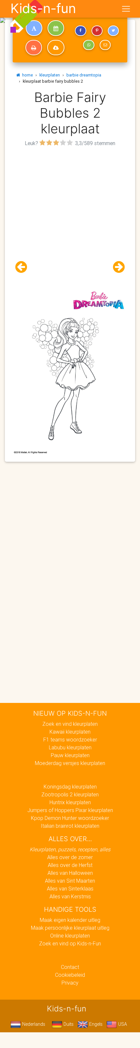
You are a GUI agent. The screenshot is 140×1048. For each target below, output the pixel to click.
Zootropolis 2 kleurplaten (70, 794)
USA (122, 1024)
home (26, 75)
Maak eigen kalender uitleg (70, 920)
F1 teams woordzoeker (70, 739)
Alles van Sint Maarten (70, 880)
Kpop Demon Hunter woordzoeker (70, 818)
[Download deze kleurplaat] (55, 48)
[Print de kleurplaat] (33, 48)
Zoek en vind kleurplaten (70, 724)
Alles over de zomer (70, 857)
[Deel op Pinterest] (97, 30)
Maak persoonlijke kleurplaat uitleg (70, 927)
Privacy (70, 982)
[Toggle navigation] (126, 9)
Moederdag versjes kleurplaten (70, 763)
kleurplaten (49, 75)
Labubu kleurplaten (70, 747)
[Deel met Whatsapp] (88, 45)
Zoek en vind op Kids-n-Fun (70, 943)
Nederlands (33, 1024)
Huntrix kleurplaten (70, 802)
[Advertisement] (70, 218)
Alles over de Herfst (70, 865)
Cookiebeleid (70, 975)
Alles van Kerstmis (70, 896)
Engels (95, 1024)
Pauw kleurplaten (70, 755)
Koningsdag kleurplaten (70, 786)
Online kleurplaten (70, 935)
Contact (70, 967)
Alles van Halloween (70, 873)
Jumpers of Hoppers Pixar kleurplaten (70, 810)
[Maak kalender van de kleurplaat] (56, 28)
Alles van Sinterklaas (70, 888)
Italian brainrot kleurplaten (70, 826)
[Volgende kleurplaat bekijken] (116, 267)
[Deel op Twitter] (113, 30)
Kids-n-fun (43, 8)
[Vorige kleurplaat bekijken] (23, 267)
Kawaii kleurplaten (70, 731)
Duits (68, 1024)
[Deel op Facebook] (80, 30)
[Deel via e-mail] (105, 45)
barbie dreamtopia (83, 75)
